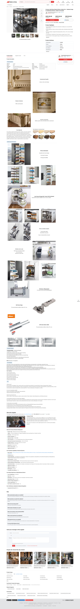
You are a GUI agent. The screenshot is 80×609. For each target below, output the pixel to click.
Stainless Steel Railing (60, 579)
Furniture (10, 6)
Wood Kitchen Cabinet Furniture (54, 593)
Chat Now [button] (67, 20)
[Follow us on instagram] (68, 600)
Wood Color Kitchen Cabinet (22, 595)
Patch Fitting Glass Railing (44, 579)
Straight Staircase (59, 575)
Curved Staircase (42, 575)
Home (7, 6)
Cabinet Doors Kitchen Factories (31, 593)
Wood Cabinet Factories (10, 593)
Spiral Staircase (9, 577)
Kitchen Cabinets (21, 6)
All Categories (10, 4)
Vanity (37, 452)
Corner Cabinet (18, 588)
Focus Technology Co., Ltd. (33, 605)
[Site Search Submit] (52, 2)
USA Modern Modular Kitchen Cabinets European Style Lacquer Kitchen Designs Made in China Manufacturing (53, 566)
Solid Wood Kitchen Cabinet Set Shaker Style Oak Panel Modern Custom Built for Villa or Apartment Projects (26, 566)
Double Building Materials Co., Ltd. (53, 12)
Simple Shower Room (10, 575)
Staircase (14, 452)
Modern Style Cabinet (26, 588)
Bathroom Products (33, 452)
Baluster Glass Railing (26, 579)
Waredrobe (40, 452)
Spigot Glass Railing (9, 579)
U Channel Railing (59, 577)
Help (56, 4)
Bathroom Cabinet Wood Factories (43, 593)
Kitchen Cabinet (21, 452)
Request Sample (61, 22)
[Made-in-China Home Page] (12, 2)
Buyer (52, 4)
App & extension (62, 4)
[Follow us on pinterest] (71, 600)
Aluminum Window (26, 452)
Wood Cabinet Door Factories (20, 593)
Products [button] (21, 1)
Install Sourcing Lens (30, 600)
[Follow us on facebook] (66, 600)
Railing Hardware (44, 452)
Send (13, 545)
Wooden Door (10, 453)
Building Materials (50, 452)
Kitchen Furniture (15, 6)
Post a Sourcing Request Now (32, 545)
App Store (9, 600)
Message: (10, 537)
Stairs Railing (25, 575)
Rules (73, 4)
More (7, 597)
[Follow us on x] (67, 600)
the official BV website (27, 414)
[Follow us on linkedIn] (72, 600)
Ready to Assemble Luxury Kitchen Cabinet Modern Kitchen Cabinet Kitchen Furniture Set (67, 566)
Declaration (49, 605)
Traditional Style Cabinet (10, 588)
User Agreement (45, 605)
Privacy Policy (54, 605)
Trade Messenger (21, 600)
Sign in (72, 2)
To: (11, 535)
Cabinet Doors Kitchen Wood (11, 595)
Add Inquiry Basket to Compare (25, 39)
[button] (49, 1)
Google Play (14, 600)
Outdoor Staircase (26, 577)
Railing (17, 452)
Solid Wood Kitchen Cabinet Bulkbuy (42, 595)
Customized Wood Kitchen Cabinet (66, 593)
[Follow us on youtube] (70, 600)
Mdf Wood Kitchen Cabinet (31, 595)
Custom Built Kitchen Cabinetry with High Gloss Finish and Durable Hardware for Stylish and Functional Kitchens (12, 566)
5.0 (62, 56)
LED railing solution (43, 577)
